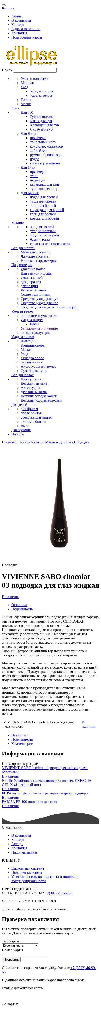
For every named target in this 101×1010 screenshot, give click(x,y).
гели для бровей (43, 214)
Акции (16, 16)
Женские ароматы (35, 256)
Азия (15, 108)
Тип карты (10, 941)
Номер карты (12, 950)
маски (35, 324)
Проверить (11, 959)
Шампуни (29, 341)
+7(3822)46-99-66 (58, 893)
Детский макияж (34, 392)
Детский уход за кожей (39, 396)
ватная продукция (35, 333)
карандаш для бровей (47, 210)
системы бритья (33, 421)
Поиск (7, 70)
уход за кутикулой (44, 235)
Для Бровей (30, 193)
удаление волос (33, 269)
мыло (25, 426)
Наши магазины (24, 852)
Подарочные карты (26, 37)
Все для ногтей (23, 248)
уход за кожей (32, 277)
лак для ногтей (42, 227)
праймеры (38, 138)
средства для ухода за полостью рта (49, 307)
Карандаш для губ (44, 125)
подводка (37, 180)
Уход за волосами (34, 78)
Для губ (27, 112)
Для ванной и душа (36, 273)
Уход (24, 87)
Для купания (31, 379)
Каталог (8, 8)
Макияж (27, 83)
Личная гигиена (34, 290)
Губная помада (42, 117)
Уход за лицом (41, 91)
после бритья (31, 413)
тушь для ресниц (43, 189)
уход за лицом (32, 320)
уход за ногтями (43, 231)
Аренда (17, 844)
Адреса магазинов (25, 29)
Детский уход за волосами (42, 400)
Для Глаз (28, 167)
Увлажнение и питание (39, 328)
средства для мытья (36, 417)
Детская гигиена (34, 383)
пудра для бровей (44, 197)
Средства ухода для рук (39, 299)
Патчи (26, 100)
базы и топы (40, 239)
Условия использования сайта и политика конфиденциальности (44, 879)
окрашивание (31, 362)
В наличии (10, 597)
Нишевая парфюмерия (39, 261)
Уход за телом (41, 95)
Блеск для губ (41, 121)
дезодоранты (31, 282)
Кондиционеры (33, 345)
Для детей (19, 405)
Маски (26, 104)
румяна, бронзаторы (46, 155)
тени (34, 176)
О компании (21, 20)
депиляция (29, 286)
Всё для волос (22, 375)
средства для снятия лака (50, 244)
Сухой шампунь (33, 371)
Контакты (19, 33)
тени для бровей (43, 206)
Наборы (17, 434)
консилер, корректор (46, 146)
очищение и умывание (39, 316)
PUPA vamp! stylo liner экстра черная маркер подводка (45, 793)
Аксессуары (30, 388)
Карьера (17, 25)
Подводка (82, 442)
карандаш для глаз (44, 184)
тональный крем (43, 142)
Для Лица (28, 134)
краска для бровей (44, 218)
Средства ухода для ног (39, 303)
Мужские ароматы (35, 252)
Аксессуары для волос (38, 366)
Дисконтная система (27, 868)
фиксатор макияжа (45, 163)
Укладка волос (32, 358)
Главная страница (16, 442)
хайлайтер (38, 150)
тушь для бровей (43, 201)
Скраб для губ (41, 129)
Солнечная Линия (35, 294)
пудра (34, 159)
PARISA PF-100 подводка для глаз (29, 802)
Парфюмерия (21, 265)
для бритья (29, 409)
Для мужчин (21, 430)
